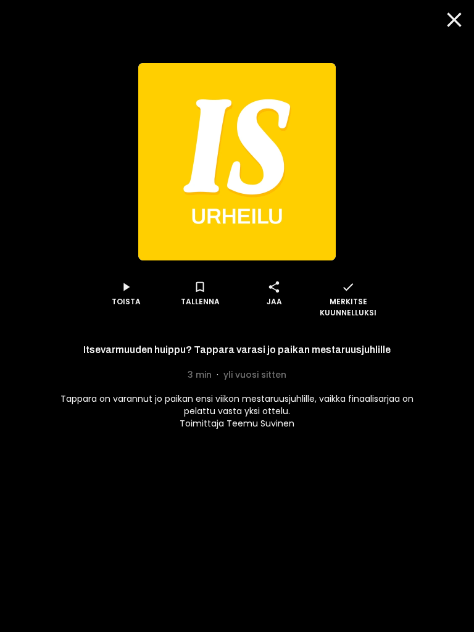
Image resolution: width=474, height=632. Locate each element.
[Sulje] (454, 19)
